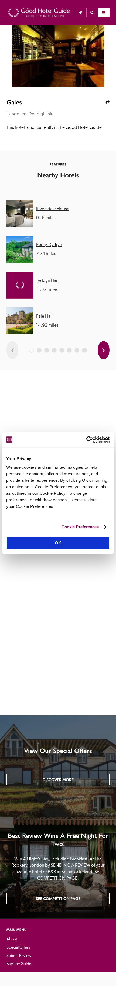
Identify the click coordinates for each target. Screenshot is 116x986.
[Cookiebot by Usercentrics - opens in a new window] (86, 439)
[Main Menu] (104, 12)
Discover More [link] (58, 779)
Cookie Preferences (80, 527)
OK (58, 543)
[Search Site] (92, 12)
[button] (92, 12)
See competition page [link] (58, 898)
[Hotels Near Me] (80, 12)
